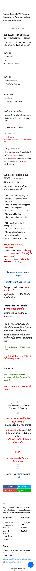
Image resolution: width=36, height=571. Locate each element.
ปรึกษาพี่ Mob (7, 536)
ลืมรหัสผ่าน (24, 531)
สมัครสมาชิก (25, 528)
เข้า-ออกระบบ (7, 540)
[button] (10, 487)
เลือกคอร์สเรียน (8, 522)
